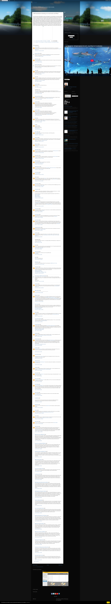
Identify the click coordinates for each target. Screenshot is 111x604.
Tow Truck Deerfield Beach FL (39, 385)
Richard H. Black (37, 53)
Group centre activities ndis (39, 468)
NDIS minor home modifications (39, 434)
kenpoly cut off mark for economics (47, 417)
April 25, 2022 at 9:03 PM (38, 345)
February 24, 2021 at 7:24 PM (39, 186)
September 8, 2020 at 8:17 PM (39, 141)
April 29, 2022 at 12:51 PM (38, 358)
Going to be (55, 216)
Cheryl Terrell (37, 251)
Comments (67, 96)
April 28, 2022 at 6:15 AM (38, 351)
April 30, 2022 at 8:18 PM (38, 370)
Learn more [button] (28, 602)
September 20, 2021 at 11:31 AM (39, 264)
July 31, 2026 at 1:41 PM (38, 552)
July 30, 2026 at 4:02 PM (38, 544)
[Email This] (53, 40)
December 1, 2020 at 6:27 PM (39, 169)
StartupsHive (37, 149)
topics (45, 178)
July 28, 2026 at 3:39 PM (38, 471)
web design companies (38, 133)
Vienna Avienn (37, 354)
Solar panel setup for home (39, 555)
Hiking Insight (42, 185)
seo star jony (37, 172)
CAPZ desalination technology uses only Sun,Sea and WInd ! (73, 130)
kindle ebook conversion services (39, 328)
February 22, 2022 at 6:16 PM (39, 301)
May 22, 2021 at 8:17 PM (38, 242)
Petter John (36, 392)
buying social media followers (47, 55)
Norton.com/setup (37, 194)
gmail (36, 257)
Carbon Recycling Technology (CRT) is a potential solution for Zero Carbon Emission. (73, 112)
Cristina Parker (37, 324)
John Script (36, 384)
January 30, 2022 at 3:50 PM (39, 292)
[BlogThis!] (54, 40)
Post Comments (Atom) (40, 566)
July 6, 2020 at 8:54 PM (38, 81)
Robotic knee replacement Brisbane (40, 443)
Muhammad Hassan (38, 96)
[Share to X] (55, 40)
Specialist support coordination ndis (40, 451)
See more (43, 210)
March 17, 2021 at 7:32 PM (38, 224)
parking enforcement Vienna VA (39, 356)
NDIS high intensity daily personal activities (41, 482)
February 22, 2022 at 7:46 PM (39, 309)
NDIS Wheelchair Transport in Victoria (40, 491)
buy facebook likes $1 (38, 318)
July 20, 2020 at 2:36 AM (38, 99)
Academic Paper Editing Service (39, 329)
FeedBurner (73, 38)
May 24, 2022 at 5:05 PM (38, 389)
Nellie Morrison (37, 166)
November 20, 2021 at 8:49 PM (39, 287)
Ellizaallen (36, 295)
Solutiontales (36, 253)
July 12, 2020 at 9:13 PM (38, 93)
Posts (66, 95)
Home (48, 565)
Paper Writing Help (56, 298)
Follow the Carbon (66, 135)
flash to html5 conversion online (50, 325)
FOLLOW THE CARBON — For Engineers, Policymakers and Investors (70, 148)
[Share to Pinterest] (56, 40)
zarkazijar (36, 333)
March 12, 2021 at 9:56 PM (38, 211)
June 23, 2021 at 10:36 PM (38, 259)
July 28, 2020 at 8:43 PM (38, 129)
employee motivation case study (50, 297)
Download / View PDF (68, 18)
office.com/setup (37, 195)
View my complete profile (67, 88)
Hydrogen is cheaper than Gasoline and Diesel (70, 125)
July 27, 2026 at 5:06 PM (38, 440)
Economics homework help (38, 307)
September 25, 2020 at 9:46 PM (39, 152)
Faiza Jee (36, 137)
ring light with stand (44, 140)
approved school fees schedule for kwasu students (45, 335)
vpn (54, 66)
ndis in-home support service (39, 508)
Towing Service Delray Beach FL (39, 379)
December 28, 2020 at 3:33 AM (39, 174)
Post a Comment (36, 561)
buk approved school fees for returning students (44, 369)
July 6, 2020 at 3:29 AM (38, 74)
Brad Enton (36, 404)
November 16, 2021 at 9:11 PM (39, 273)
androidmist (38, 112)
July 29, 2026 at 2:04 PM (38, 479)
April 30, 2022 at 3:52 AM (38, 364)
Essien (36, 312)
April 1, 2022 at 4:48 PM (38, 330)
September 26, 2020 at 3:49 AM (39, 158)
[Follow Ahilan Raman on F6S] (68, 12)
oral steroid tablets (37, 173)
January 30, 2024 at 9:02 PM (39, 423)
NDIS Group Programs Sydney (39, 523)
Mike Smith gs (37, 290)
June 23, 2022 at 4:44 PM (38, 395)
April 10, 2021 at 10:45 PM (38, 236)
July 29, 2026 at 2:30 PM (38, 497)
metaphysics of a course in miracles (40, 80)
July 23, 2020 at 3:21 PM (38, 115)
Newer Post (35, 565)
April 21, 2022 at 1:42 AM (38, 336)
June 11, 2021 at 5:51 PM (38, 254)
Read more (39, 241)
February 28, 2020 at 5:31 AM (39, 56)
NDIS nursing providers (38, 459)
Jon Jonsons (37, 183)
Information (36, 189)
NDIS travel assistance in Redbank (40, 531)
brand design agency (38, 394)
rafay (35, 70)
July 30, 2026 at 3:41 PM (38, 537)
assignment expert (42, 229)
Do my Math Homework (38, 308)
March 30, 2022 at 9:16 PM (38, 321)
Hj (35, 124)
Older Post (60, 565)
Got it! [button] (108, 602)
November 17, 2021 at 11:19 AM (39, 281)
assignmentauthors (38, 227)
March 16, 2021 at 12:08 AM (39, 217)
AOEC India (36, 426)
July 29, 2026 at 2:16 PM (38, 488)
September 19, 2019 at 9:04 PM (39, 50)
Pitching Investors (55, 150)
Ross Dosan (37, 421)
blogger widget (55, 596)
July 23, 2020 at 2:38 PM (38, 107)
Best (35, 76)
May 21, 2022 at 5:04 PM (38, 381)
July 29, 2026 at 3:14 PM (38, 505)
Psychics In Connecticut (38, 270)
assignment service (37, 202)
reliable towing (48, 405)
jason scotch (37, 378)
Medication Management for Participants (41, 515)
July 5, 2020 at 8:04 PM (38, 67)
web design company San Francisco (51, 167)
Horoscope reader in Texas (38, 271)
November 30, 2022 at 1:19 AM (39, 413)
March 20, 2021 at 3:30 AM (38, 230)
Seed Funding (55, 156)
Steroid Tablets (55, 422)
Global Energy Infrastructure (72, 139)
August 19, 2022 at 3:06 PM (39, 407)
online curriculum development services (40, 344)
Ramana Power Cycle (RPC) (68, 106)
